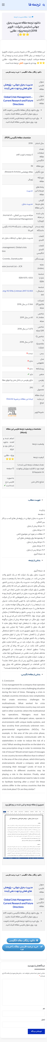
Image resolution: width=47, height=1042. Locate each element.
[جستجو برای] (43, 6)
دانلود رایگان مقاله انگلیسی (22, 940)
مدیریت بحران (27, 204)
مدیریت (30, 191)
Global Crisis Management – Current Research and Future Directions (18, 101)
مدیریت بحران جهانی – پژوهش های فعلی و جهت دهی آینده (18, 87)
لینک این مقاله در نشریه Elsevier (20, 399)
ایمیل (43, 1019)
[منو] (3, 6)
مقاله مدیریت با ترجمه (20, 17)
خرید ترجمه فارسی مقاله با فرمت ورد (22, 947)
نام (44, 1009)
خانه (30, 17)
